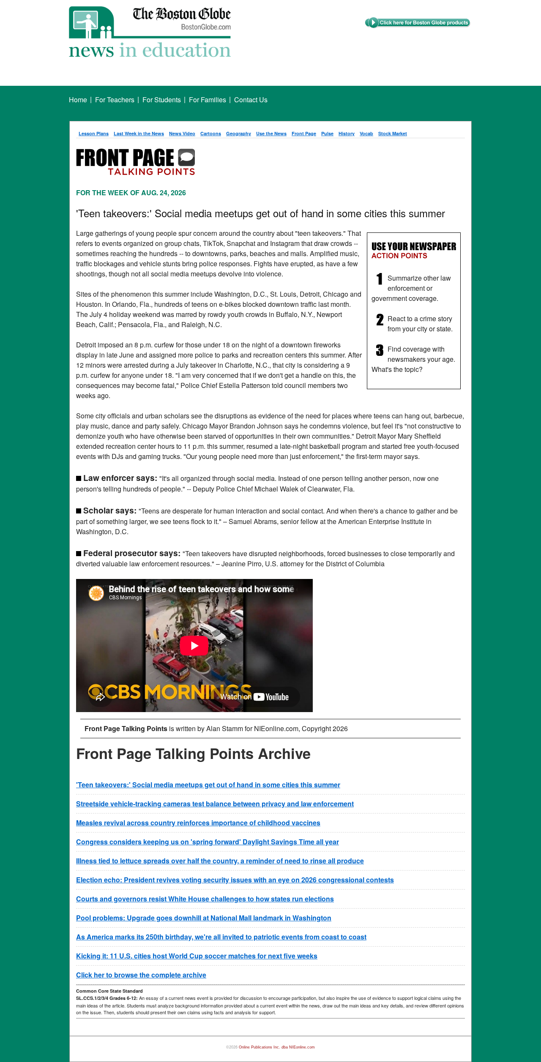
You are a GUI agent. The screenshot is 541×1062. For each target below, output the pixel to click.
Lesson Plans (94, 133)
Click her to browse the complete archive (141, 975)
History (347, 133)
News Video (182, 133)
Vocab (366, 133)
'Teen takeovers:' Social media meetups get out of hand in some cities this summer (208, 784)
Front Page (304, 133)
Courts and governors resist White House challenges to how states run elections (205, 899)
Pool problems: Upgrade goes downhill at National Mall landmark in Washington (203, 918)
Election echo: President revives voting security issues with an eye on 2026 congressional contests (235, 880)
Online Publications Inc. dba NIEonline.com (277, 1047)
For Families (207, 99)
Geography (238, 133)
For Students (161, 99)
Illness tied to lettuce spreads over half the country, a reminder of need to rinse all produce (220, 860)
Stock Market (392, 133)
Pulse (327, 133)
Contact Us (251, 99)
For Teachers (114, 99)
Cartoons (210, 133)
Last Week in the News (139, 133)
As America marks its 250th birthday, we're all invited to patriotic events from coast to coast (221, 937)
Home (78, 99)
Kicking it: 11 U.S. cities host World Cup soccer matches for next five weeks (196, 956)
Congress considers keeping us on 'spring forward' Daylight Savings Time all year (207, 841)
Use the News (271, 133)
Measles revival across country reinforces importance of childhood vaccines (198, 822)
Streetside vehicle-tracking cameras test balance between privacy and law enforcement (215, 803)
